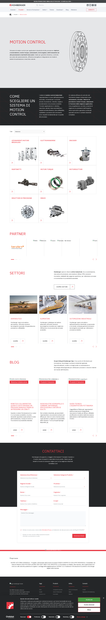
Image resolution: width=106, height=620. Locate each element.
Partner (52, 10)
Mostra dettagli (81, 617)
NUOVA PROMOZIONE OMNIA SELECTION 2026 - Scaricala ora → (53, 1)
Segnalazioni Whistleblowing (88, 592)
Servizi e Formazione (33, 10)
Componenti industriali (57, 589)
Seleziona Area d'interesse (29, 475)
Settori (44, 10)
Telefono (23, 501)
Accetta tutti (89, 599)
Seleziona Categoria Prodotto (64, 475)
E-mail (56, 501)
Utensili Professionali (57, 592)
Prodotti (21, 10)
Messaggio (24, 509)
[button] (12, 259)
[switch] (43, 617)
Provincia (57, 484)
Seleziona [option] (17, 131)
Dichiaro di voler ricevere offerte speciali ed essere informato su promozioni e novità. (36, 535)
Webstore (74, 10)
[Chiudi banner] (103, 598)
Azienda (12, 10)
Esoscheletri (55, 594)
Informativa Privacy (47, 530)
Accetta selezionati (89, 604)
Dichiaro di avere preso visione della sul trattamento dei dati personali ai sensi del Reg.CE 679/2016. (54, 530)
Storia (40, 589)
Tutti (11, 131)
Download (59, 10)
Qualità (40, 592)
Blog (67, 10)
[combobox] (29, 131)
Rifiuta (89, 609)
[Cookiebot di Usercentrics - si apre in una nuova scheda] (10, 617)
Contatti (91, 10)
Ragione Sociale (26, 484)
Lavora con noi (42, 594)
